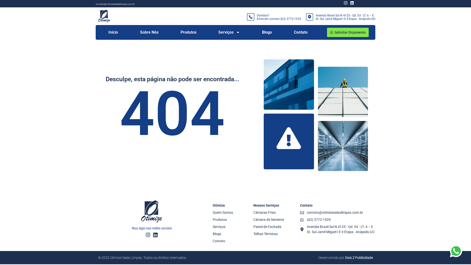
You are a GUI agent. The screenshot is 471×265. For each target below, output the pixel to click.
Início (113, 32)
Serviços (226, 32)
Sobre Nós (149, 32)
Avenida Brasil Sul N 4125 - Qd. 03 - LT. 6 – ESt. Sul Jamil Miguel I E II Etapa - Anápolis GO (345, 17)
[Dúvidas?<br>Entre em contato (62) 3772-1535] (250, 17)
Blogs (267, 32)
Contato (301, 32)
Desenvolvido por (345, 258)
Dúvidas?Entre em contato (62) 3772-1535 (279, 17)
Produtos (188, 32)
